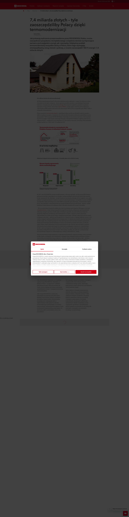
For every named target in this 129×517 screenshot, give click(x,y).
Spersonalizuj (63, 272)
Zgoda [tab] (42, 249)
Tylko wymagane (43, 272)
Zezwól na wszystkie (86, 272)
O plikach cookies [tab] (87, 249)
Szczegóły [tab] (64, 249)
